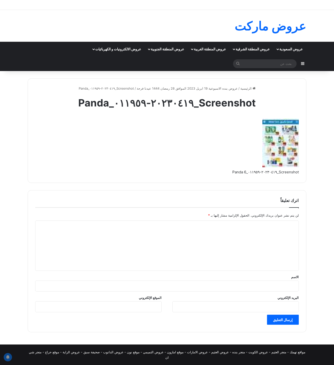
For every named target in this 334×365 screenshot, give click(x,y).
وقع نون (132, 352)
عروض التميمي (153, 352)
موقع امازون (175, 352)
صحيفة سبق (91, 352)
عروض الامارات (197, 352)
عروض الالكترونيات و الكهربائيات (118, 49)
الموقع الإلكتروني (150, 298)
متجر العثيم (278, 352)
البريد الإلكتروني (288, 298)
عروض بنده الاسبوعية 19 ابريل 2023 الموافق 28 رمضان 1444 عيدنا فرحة (187, 88)
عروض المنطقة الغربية (210, 49)
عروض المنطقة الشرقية (253, 49)
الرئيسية (246, 88)
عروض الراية (71, 352)
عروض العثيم (220, 352)
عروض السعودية (291, 49)
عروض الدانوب (113, 352)
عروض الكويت (258, 352)
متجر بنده (238, 352)
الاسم (295, 277)
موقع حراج (52, 352)
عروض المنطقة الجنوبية (167, 49)
